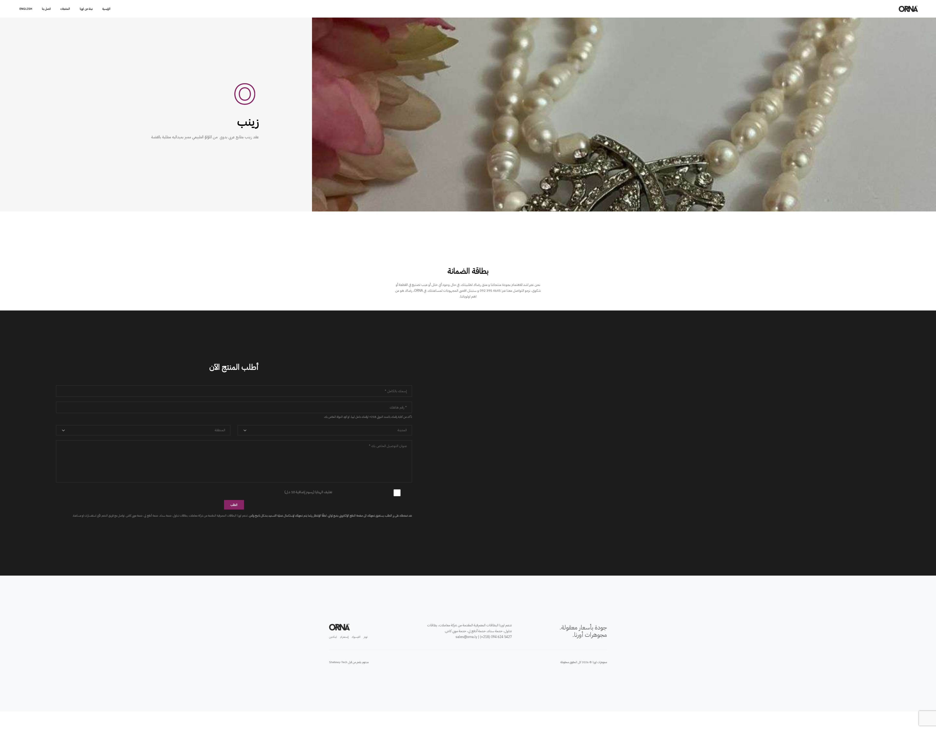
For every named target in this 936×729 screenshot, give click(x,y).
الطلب (234, 505)
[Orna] (909, 9)
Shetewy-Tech (338, 662)
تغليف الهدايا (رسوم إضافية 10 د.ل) (308, 492)
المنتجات (65, 9)
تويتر (365, 637)
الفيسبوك (356, 637)
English (26, 9)
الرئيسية (106, 9)
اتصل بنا (46, 9)
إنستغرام (344, 637)
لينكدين (333, 637)
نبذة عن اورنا (86, 9)
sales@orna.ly (466, 636)
